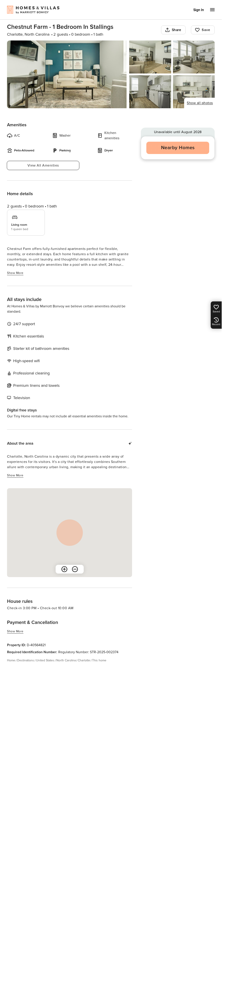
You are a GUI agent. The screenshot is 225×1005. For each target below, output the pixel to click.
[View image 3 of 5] (194, 56)
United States (45, 660)
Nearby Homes (178, 148)
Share (176, 30)
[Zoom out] (74, 569)
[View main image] (67, 74)
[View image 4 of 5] (150, 91)
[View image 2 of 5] (150, 56)
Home (11, 660)
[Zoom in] (64, 569)
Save (206, 30)
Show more (15, 273)
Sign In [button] (198, 10)
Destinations (25, 660)
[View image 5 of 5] (194, 91)
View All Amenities (43, 165)
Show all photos (200, 103)
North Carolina (66, 660)
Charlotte (84, 660)
